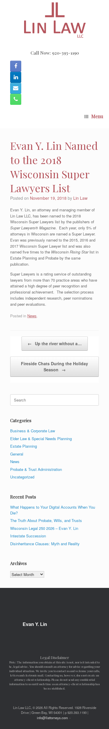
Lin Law (80, 198)
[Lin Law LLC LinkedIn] (15, 77)
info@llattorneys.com (52, 717)
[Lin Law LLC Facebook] (15, 66)
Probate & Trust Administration (36, 469)
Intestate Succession (28, 536)
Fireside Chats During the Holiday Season (54, 366)
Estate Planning (23, 446)
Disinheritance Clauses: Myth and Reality (45, 543)
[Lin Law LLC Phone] (15, 99)
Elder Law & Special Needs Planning (41, 438)
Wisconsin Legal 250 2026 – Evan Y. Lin (44, 528)
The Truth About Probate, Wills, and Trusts (46, 520)
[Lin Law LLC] (54, 20)
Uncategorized (22, 477)
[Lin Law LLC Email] (15, 88)
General (16, 454)
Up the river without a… (55, 343)
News (32, 315)
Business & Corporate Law (32, 430)
